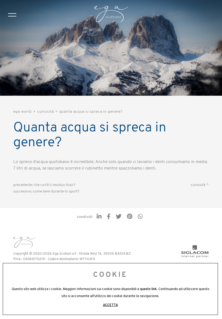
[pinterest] (129, 217)
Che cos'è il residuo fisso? (54, 185)
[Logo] (111, 15)
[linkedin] (99, 217)
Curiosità (45, 112)
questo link (148, 289)
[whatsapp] (140, 217)
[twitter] (119, 217)
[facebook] (108, 217)
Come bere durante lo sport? (56, 192)
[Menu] (12, 14)
